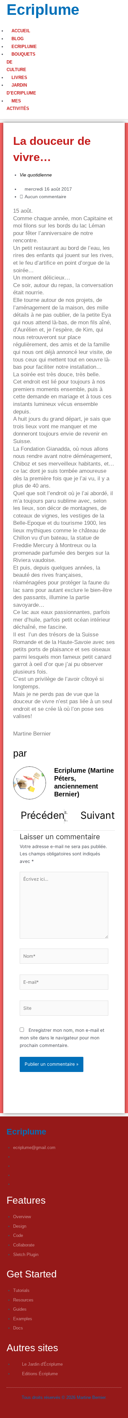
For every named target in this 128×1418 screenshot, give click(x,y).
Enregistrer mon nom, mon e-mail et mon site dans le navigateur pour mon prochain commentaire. (62, 1038)
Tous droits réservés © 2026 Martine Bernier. (64, 1397)
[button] (4, 23)
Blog (17, 38)
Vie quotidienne (36, 175)
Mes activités (18, 104)
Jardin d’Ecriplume (21, 89)
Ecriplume (43, 9)
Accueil (20, 30)
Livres (19, 77)
